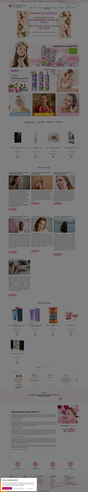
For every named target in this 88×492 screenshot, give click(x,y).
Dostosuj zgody (29, 488)
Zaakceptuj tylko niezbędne (18, 488)
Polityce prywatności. (20, 485)
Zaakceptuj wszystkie (7, 488)
